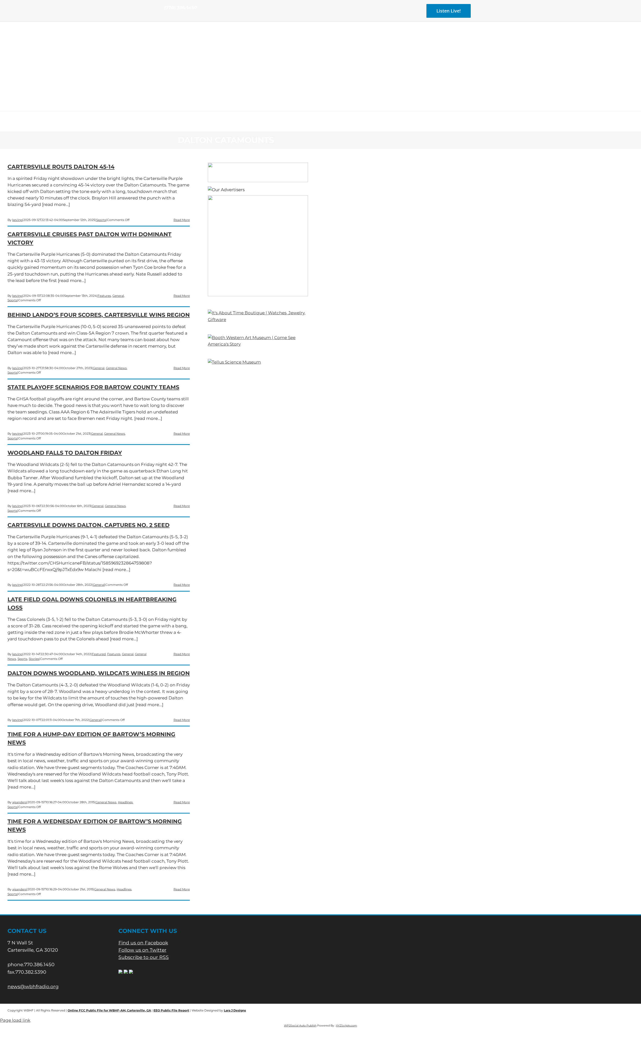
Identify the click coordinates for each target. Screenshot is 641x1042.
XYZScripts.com (346, 1025)
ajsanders (19, 802)
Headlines (125, 802)
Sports (101, 220)
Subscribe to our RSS (143, 957)
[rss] (181, 17)
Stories (34, 659)
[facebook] (165, 17)
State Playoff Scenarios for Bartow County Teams (93, 387)
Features (104, 296)
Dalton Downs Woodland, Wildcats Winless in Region (99, 673)
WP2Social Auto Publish (300, 1025)
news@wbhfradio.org (33, 986)
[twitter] (173, 17)
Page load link (15, 1020)
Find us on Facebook (143, 943)
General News (116, 368)
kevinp (17, 220)
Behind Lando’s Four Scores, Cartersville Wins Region (99, 315)
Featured (99, 654)
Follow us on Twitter (142, 950)
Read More (182, 220)
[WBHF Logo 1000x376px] (320, 38)
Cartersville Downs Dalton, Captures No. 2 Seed (89, 525)
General (118, 296)
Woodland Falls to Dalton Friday (65, 452)
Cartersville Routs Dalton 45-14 (61, 166)
